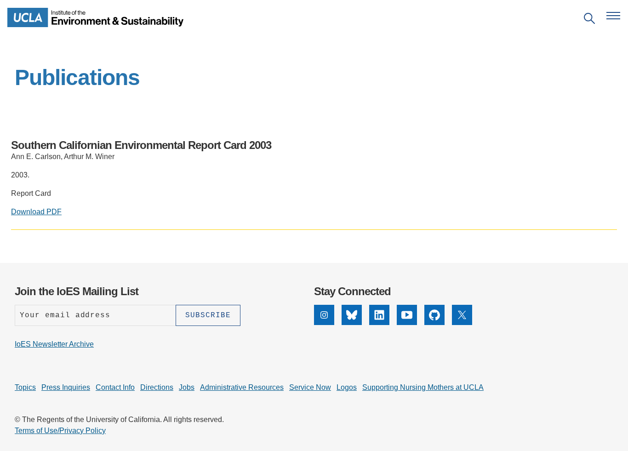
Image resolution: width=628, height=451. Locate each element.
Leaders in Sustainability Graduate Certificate (245, 250)
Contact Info (115, 387)
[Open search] (589, 20)
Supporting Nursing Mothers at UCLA (423, 387)
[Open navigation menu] (613, 15)
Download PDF (36, 212)
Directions (156, 387)
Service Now (310, 387)
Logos (347, 387)
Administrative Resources (242, 387)
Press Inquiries (65, 387)
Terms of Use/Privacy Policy (60, 430)
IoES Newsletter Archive (54, 344)
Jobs (186, 387)
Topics (25, 387)
